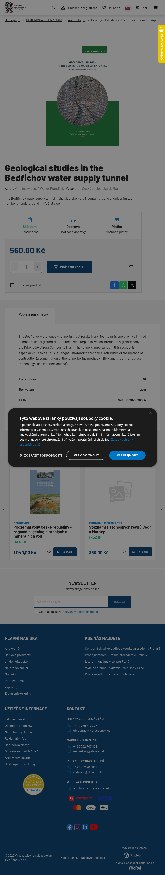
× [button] (150, 412)
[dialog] (82, 437)
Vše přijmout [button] (127, 455)
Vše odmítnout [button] (86, 455)
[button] (40, 455)
